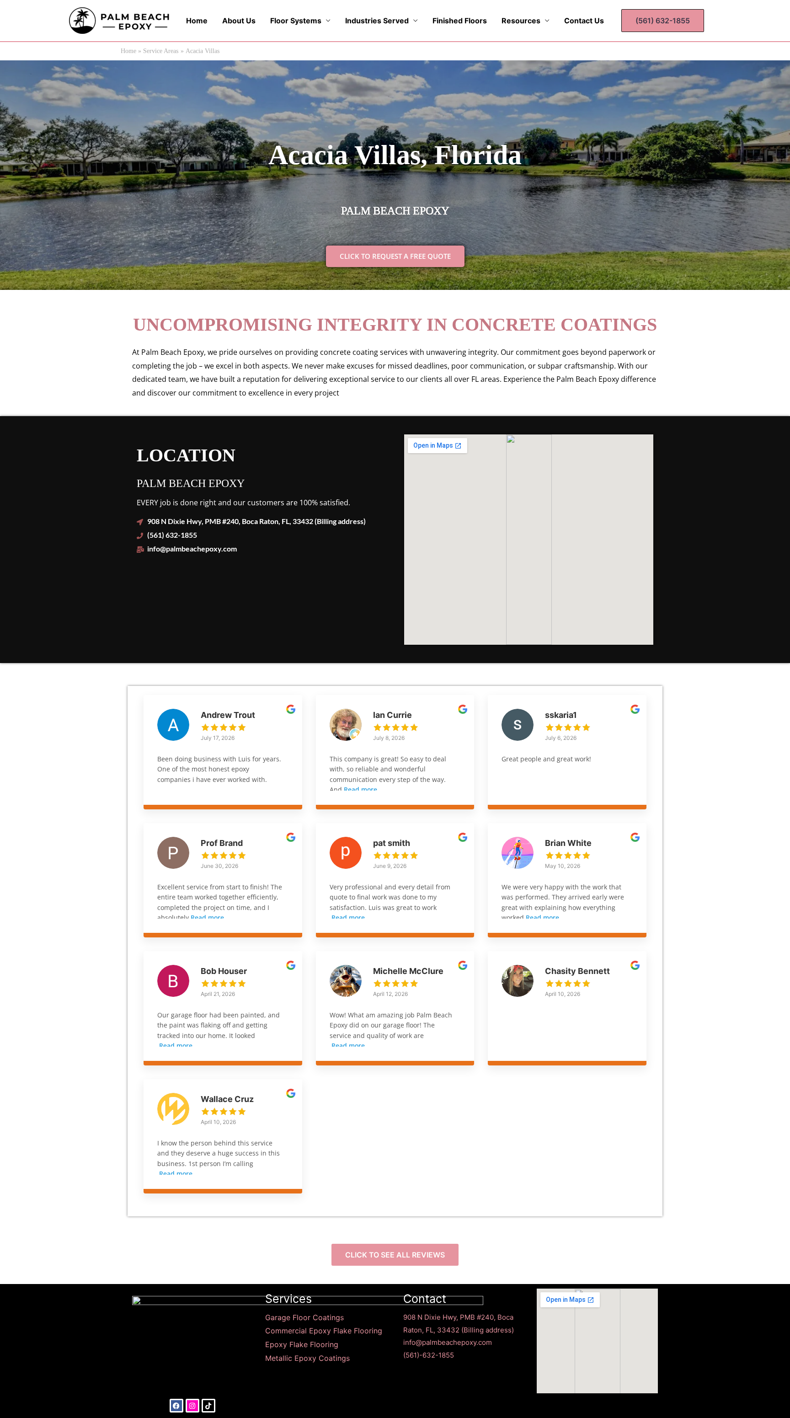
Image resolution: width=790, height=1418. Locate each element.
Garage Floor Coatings (304, 1317)
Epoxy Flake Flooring (303, 1344)
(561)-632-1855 (428, 1355)
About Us (239, 20)
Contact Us (584, 20)
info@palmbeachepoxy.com (447, 1342)
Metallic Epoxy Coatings (307, 1358)
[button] (662, 20)
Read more (360, 789)
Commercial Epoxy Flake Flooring (323, 1330)
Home (197, 20)
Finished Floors (459, 20)
